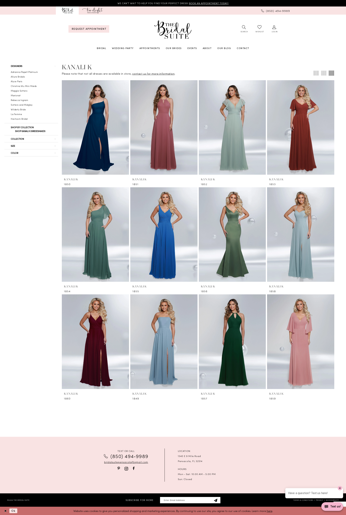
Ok (13, 510)
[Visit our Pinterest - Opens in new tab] (118, 468)
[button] (274, 29)
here (269, 511)
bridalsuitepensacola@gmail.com (126, 462)
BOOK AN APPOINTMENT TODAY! (209, 3)
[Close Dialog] (5, 511)
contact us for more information (153, 73)
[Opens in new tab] (93, 10)
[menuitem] (67, 10)
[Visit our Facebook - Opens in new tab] (134, 468)
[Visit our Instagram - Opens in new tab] (126, 469)
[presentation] (95, 127)
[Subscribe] (215, 500)
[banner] (173, 30)
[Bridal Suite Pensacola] (67, 10)
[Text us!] (332, 507)
